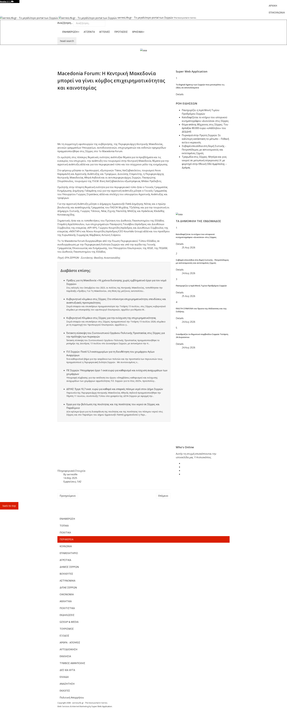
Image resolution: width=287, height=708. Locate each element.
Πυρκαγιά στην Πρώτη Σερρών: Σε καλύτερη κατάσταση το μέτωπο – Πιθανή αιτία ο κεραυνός (205, 139)
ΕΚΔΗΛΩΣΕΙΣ (67, 615)
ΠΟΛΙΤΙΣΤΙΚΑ (67, 608)
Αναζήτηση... (65, 23)
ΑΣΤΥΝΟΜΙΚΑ (67, 580)
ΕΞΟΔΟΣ (64, 635)
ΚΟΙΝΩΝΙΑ (66, 546)
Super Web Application (101, 706)
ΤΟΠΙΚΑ (64, 525)
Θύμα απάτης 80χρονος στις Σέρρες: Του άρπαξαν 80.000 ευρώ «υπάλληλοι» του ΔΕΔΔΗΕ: (205, 128)
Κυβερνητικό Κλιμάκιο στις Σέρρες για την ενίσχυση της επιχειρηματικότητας (111, 318)
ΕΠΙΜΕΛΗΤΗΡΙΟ (69, 553)
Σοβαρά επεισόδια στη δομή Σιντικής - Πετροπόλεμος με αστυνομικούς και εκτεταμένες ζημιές (204, 149)
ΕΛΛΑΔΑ (64, 677)
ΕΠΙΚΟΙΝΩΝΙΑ (277, 12)
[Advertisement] (143, 59)
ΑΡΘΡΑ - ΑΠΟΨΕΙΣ (70, 642)
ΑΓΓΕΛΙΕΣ (104, 31)
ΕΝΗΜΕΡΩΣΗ (70, 31)
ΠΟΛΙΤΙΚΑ (65, 532)
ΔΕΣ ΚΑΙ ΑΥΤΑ (67, 670)
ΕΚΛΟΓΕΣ (65, 690)
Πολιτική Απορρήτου (72, 697)
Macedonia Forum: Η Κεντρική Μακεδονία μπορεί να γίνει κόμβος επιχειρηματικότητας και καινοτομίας (111, 80)
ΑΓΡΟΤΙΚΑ (65, 560)
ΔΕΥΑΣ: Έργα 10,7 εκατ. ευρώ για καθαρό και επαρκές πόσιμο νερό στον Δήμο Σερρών (114, 389)
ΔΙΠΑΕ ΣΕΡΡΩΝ (68, 587)
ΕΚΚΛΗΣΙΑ (65, 656)
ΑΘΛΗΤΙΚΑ (66, 601)
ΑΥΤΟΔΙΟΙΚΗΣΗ (68, 649)
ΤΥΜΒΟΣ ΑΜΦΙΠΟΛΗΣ (72, 663)
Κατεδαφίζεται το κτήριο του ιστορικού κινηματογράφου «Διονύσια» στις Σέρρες (196, 236)
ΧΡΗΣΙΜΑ (137, 31)
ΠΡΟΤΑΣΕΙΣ (121, 31)
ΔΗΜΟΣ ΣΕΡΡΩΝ (69, 567)
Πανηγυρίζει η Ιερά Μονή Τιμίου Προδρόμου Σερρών (201, 285)
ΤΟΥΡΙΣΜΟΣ (67, 628)
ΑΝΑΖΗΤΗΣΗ (67, 683)
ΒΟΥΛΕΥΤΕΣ (66, 573)
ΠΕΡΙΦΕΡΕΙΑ (66, 539)
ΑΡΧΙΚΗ (273, 5)
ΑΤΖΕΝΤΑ (89, 31)
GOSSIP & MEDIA (69, 622)
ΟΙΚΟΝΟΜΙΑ (67, 594)
